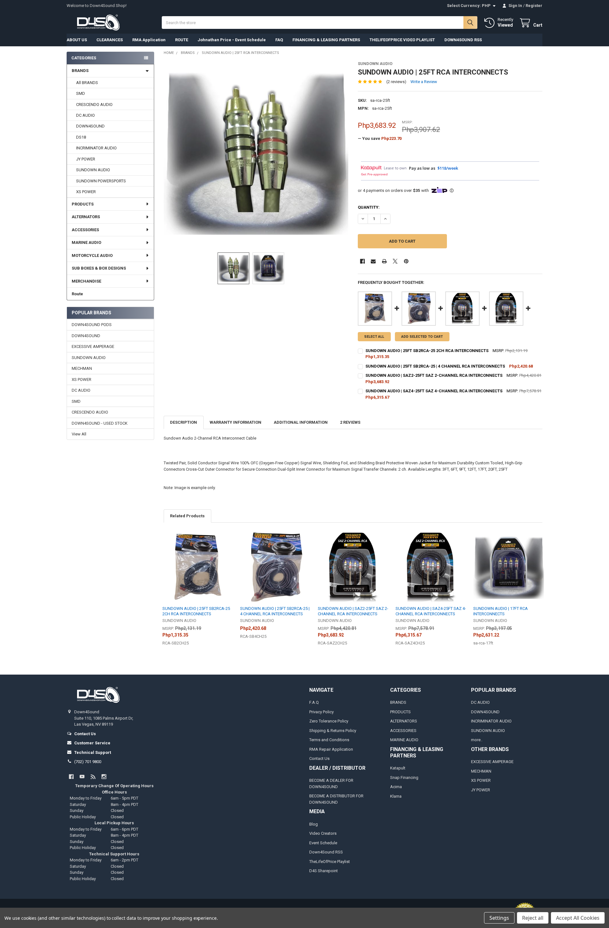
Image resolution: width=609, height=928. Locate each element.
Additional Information (301, 422)
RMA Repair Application (331, 749)
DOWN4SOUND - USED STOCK (100, 423)
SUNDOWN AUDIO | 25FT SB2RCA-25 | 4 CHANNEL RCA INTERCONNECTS (435, 366)
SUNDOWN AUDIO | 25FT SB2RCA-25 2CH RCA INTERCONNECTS (426, 350)
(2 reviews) (396, 81)
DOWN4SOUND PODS (92, 324)
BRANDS (80, 70)
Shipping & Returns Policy (332, 730)
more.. (476, 739)
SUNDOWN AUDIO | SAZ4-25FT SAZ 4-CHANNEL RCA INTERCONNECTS (433, 391)
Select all (374, 337)
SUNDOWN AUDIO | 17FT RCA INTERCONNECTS (500, 611)
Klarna (396, 796)
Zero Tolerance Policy (328, 721)
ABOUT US (77, 39)
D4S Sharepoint (323, 870)
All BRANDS (87, 82)
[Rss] (93, 776)
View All (79, 434)
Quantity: (369, 207)
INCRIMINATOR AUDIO (96, 148)
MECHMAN (82, 368)
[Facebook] (362, 261)
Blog (313, 824)
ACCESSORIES (85, 229)
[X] (395, 261)
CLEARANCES (109, 39)
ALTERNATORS (86, 216)
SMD (80, 93)
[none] (256, 153)
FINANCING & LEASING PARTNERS (326, 39)
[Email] (373, 261)
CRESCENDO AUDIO (94, 104)
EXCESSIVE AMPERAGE (93, 346)
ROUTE (181, 39)
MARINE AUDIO (86, 242)
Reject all (532, 917)
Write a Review (423, 81)
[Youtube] (82, 776)
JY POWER (85, 159)
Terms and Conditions (329, 739)
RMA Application (149, 39)
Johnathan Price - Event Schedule (232, 39)
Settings (499, 917)
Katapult (397, 768)
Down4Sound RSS (326, 852)
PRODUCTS (83, 204)
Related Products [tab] (187, 515)
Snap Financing (404, 777)
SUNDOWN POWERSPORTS (101, 181)
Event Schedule (323, 842)
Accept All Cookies (577, 917)
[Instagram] (103, 776)
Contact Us (319, 758)
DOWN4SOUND (90, 126)
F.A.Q (314, 702)
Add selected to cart (422, 337)
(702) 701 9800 (87, 761)
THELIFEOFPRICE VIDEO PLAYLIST (402, 39)
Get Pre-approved (374, 174)
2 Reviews (350, 422)
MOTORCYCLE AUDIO (92, 255)
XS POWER (86, 191)
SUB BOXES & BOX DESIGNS (99, 268)
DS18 (81, 137)
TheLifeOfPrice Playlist (329, 861)
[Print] (384, 261)
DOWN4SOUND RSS (463, 39)
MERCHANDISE (86, 281)
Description (183, 422)
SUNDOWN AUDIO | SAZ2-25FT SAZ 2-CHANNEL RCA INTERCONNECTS (433, 375)
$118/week (447, 168)
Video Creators (323, 833)
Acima (396, 786)
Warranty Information (235, 422)
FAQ (279, 39)
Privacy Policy (321, 711)
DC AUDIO (85, 115)
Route (77, 293)
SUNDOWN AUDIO (93, 169)
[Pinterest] (406, 261)
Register (534, 5)
